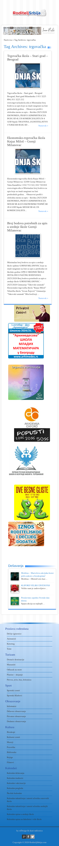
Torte (9, 649)
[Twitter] (32, 837)
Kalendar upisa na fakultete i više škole (24, 819)
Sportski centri (13, 690)
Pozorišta (11, 747)
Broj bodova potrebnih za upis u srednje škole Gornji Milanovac (27, 227)
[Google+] (24, 837)
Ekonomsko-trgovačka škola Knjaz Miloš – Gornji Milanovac (26, 141)
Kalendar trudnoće (15, 778)
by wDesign (21, 830)
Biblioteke (11, 752)
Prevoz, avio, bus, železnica (19, 679)
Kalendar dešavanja (15, 773)
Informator (11, 706)
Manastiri (11, 664)
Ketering (11, 644)
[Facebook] (28, 837)
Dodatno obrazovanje (16, 721)
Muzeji (10, 742)
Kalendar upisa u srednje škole (20, 814)
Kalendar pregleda (15, 788)
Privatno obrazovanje (16, 716)
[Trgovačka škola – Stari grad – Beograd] (28, 88)
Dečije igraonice (14, 633)
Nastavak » (43, 125)
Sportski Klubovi (14, 695)
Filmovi (10, 762)
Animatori (11, 639)
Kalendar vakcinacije (16, 783)
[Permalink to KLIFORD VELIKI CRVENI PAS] (14, 592)
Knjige (10, 757)
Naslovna (8, 40)
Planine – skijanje (15, 674)
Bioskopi (11, 732)
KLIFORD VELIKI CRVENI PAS (35, 585)
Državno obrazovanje (16, 711)
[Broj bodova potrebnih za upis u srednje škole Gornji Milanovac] (28, 257)
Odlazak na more (14, 669)
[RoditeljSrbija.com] (29, 15)
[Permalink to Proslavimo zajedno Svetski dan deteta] (14, 605)
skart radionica (36, 830)
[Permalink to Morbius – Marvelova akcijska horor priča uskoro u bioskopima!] (14, 580)
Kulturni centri (13, 737)
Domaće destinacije (15, 659)
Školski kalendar (14, 793)
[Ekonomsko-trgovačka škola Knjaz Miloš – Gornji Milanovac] (28, 173)
